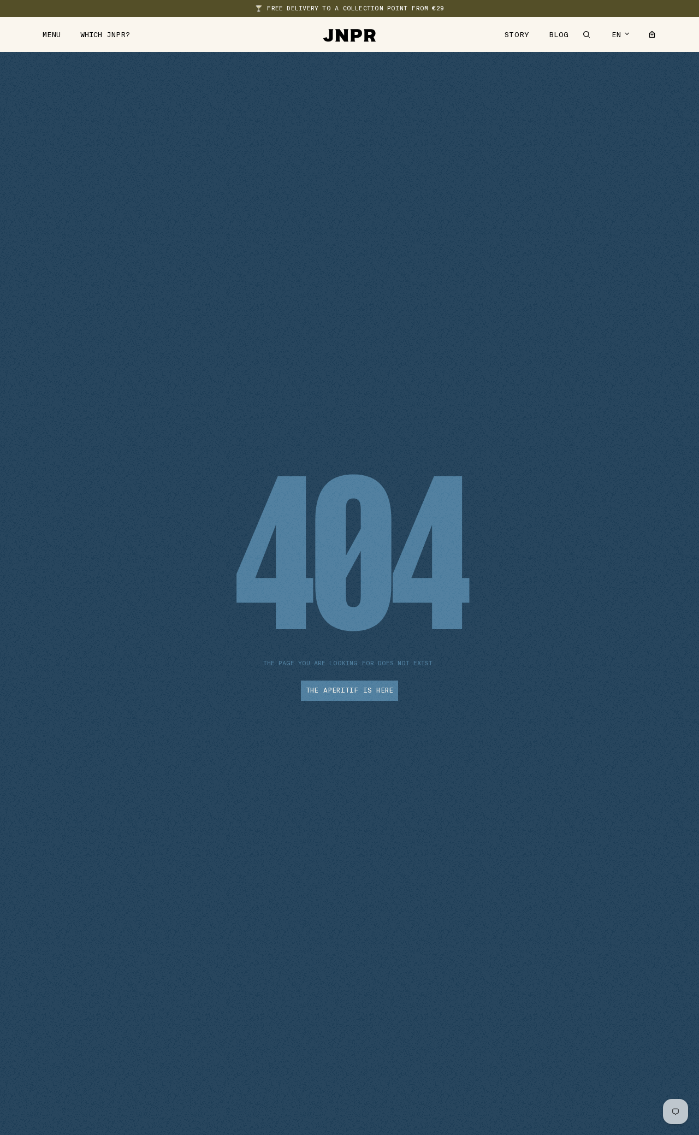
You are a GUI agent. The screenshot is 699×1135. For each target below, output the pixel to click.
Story (517, 34)
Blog (559, 34)
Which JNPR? (105, 34)
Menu (52, 34)
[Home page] (349, 34)
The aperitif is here (350, 690)
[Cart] (652, 34)
